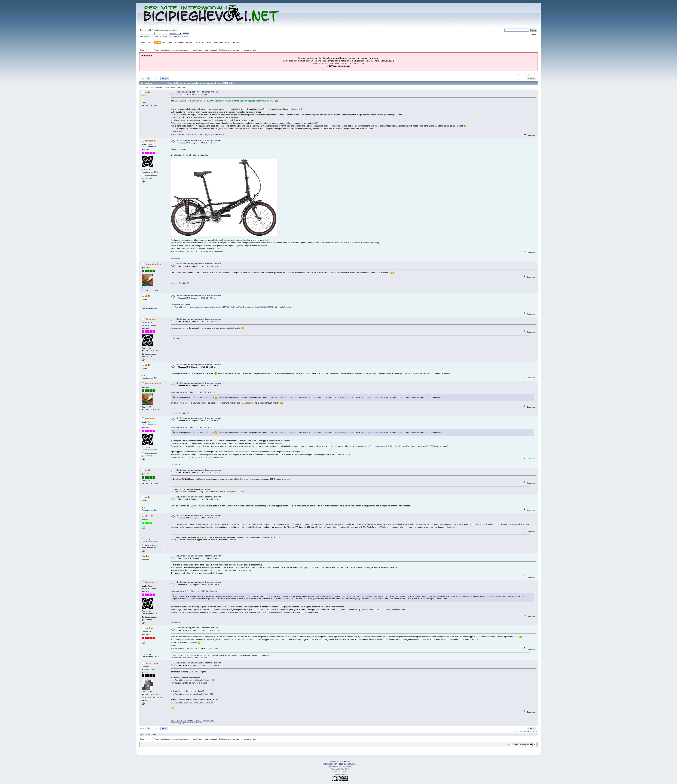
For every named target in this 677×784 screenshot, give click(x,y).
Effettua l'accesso (157, 30)
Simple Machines (350, 764)
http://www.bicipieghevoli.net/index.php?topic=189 (192, 702)
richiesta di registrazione (320, 58)
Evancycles (176, 446)
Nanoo (190, 720)
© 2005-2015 (344, 769)
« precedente (520, 75)
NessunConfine (153, 264)
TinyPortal (335, 769)
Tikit (172, 720)
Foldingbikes (393, 446)
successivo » (532, 75)
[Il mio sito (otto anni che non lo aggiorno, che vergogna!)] (143, 552)
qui (276, 101)
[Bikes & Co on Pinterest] (143, 182)
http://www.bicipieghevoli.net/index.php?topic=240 (192, 694)
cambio (148, 734)
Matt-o (207, 50)
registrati (175, 30)
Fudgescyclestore (377, 446)
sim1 (147, 470)
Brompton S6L (177, 259)
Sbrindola (150, 140)
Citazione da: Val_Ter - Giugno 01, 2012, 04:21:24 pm (194, 591)
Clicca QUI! (233, 540)
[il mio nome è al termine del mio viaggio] (143, 704)
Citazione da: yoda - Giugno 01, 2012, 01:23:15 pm (193, 392)
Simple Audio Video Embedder (340, 766)
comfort (155, 734)
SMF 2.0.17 (327, 764)
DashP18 (198, 720)
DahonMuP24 (180, 720)
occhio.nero (151, 663)
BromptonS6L (208, 720)
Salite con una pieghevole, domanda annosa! (197, 92)
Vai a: (509, 745)
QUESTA (431, 446)
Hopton (201, 50)
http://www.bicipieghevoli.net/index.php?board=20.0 (192, 680)
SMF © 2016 (338, 764)
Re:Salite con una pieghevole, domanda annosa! (199, 140)
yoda (147, 92)
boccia (213, 50)
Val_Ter (149, 515)
